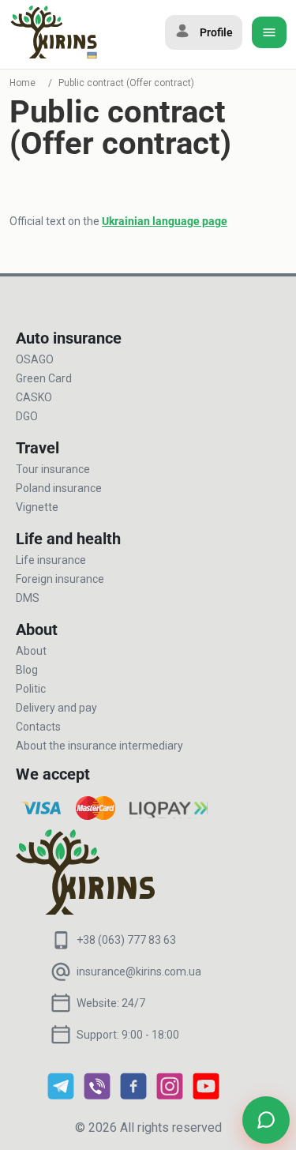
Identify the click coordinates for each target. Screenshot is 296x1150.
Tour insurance (53, 469)
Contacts (38, 726)
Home (22, 82)
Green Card (44, 378)
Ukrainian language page (164, 221)
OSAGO (35, 359)
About (31, 651)
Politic (31, 688)
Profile (216, 32)
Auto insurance (69, 338)
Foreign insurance (60, 579)
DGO (27, 416)
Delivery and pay (56, 707)
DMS (27, 598)
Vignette (37, 507)
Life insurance (51, 560)
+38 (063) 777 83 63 (126, 940)
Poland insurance (59, 488)
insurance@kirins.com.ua (139, 971)
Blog (27, 669)
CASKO (34, 397)
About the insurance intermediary (99, 745)
